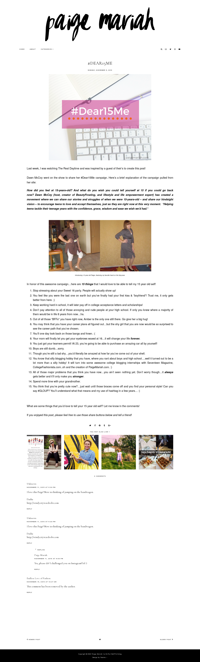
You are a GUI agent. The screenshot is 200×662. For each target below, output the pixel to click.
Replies (41, 550)
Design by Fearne (99, 657)
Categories (46, 49)
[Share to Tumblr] (104, 425)
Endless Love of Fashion (39, 578)
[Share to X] (90, 425)
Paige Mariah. (41, 555)
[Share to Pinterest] (99, 425)
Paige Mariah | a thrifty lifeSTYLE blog (107, 654)
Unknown (31, 483)
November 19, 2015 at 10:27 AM (42, 582)
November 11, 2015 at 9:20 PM (41, 487)
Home (22, 49)
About (33, 49)
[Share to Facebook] (94, 425)
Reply (29, 509)
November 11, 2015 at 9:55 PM (48, 558)
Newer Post (34, 639)
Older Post (166, 639)
